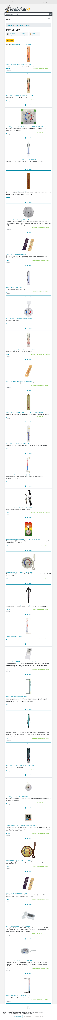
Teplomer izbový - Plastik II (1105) (15, 287)
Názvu (29, 44)
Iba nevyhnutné (27, 1016)
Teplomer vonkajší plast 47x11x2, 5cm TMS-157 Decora (20, 508)
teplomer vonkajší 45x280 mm (14, 636)
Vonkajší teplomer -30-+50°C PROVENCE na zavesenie (20, 797)
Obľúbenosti (15, 44)
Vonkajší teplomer (22, 34)
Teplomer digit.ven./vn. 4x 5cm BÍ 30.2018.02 (18, 926)
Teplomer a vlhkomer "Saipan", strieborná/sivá (18, 220)
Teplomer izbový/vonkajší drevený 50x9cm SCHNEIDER (20, 64)
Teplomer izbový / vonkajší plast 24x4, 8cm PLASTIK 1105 (21, 159)
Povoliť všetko (17, 1016)
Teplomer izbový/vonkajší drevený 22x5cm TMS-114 (19, 95)
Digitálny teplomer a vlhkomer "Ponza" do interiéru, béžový (21, 825)
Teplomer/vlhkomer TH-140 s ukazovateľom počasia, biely (21, 661)
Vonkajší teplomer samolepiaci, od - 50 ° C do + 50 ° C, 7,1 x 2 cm (23, 539)
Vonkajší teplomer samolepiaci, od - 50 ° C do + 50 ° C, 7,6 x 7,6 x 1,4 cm (25, 127)
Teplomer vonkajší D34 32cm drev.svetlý (16, 191)
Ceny (23, 44)
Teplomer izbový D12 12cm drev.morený (16, 893)
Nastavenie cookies (38, 1016)
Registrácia (48, 2)
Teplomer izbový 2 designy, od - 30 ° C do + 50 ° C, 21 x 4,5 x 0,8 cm (24, 412)
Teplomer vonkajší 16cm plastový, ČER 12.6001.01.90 (19, 731)
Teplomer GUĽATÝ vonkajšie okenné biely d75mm (19, 318)
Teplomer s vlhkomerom (12, 34)
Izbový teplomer (34, 34)
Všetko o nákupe (15, 2)
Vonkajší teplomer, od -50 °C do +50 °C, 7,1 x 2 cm (19, 572)
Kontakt (8, 2)
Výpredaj (10, 40)
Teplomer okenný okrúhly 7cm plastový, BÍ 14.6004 (19, 960)
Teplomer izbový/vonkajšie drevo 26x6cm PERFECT (19, 381)
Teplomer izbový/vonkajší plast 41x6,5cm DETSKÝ (19, 443)
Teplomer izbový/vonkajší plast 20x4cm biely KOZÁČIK (20, 350)
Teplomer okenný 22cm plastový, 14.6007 (17, 696)
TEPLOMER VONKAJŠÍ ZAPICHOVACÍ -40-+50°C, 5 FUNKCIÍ (21, 605)
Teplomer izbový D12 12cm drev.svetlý (16, 254)
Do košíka (29, 73)
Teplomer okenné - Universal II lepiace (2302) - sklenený (21, 475)
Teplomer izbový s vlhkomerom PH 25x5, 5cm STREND (20, 765)
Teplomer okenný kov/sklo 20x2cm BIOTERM (18, 995)
